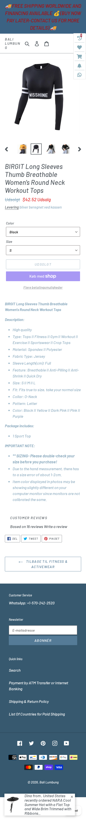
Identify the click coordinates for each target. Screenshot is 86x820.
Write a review (55, 526)
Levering (12, 207)
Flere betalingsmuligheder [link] (43, 287)
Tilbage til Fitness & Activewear (46, 564)
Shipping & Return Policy (29, 701)
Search (15, 670)
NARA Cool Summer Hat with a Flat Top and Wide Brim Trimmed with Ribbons (47, 807)
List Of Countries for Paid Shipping (37, 714)
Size (9, 241)
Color (10, 223)
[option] (22, 149)
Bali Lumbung (12, 43)
